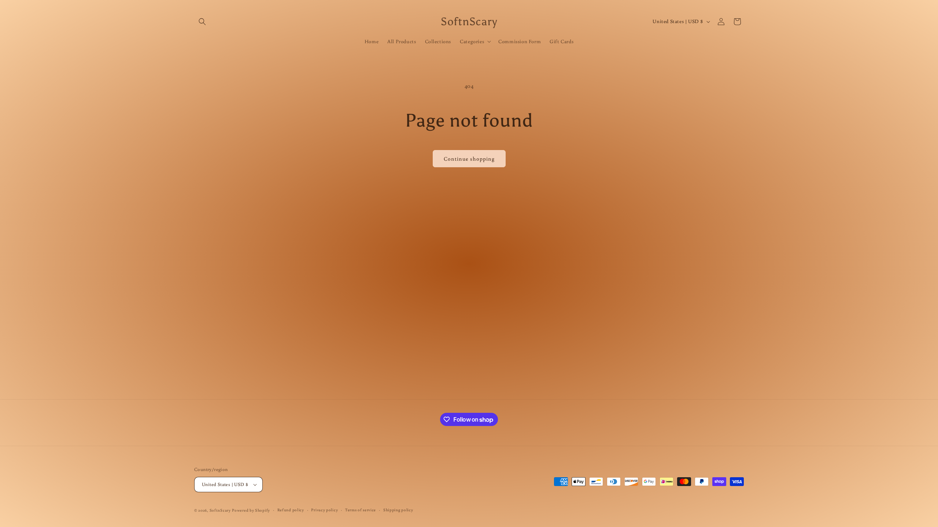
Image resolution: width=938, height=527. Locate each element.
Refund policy (290, 509)
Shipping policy (398, 509)
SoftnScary (220, 510)
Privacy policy (324, 509)
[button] (202, 22)
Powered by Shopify (251, 510)
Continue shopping (469, 158)
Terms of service (360, 509)
